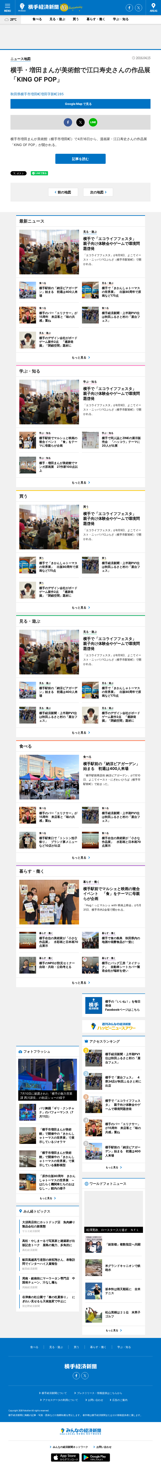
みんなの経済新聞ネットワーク (80, 1431)
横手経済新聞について (54, 1393)
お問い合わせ (95, 1400)
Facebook (129, 7)
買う (76, 19)
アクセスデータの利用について (60, 1400)
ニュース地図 (20, 59)
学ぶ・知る (121, 19)
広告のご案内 (119, 1400)
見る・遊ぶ (57, 19)
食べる (37, 19)
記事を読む (80, 159)
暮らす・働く (96, 19)
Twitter (138, 7)
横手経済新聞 (38, 7)
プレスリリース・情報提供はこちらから (99, 1393)
